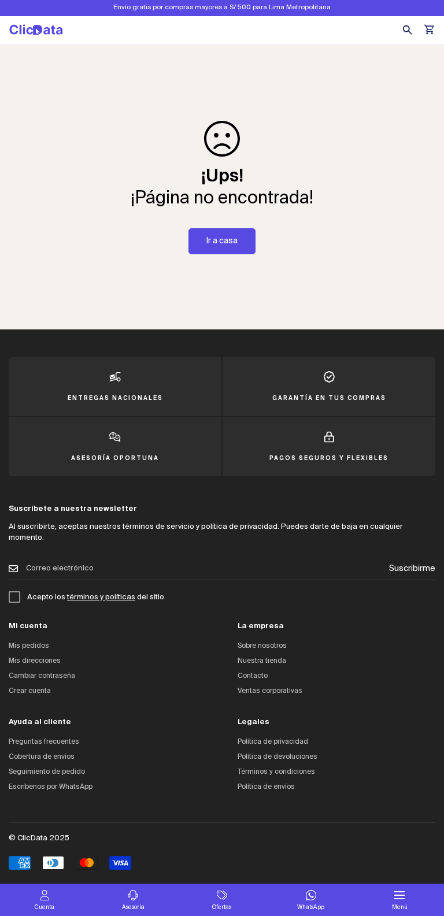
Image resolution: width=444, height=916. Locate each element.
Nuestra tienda (262, 661)
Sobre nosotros (262, 646)
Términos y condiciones (276, 772)
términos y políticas (101, 597)
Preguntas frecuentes (44, 742)
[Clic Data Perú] (36, 29)
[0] (430, 30)
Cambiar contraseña (42, 676)
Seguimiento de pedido (47, 772)
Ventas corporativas (270, 691)
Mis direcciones (35, 661)
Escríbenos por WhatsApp (50, 787)
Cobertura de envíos (42, 757)
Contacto (253, 676)
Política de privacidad (273, 742)
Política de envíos (266, 787)
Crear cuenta (30, 691)
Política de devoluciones (277, 757)
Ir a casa (222, 241)
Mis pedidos (29, 646)
